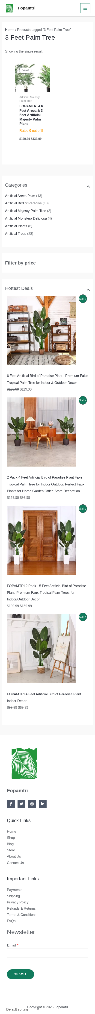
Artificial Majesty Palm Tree (25, 211)
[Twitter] (21, 804)
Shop (11, 838)
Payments (14, 890)
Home (9, 30)
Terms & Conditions (21, 915)
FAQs (11, 921)
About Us (14, 856)
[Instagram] (32, 804)
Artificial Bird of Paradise (23, 203)
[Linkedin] (43, 804)
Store (11, 850)
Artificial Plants (16, 226)
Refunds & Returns (21, 908)
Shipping (13, 896)
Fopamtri (27, 8)
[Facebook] (11, 804)
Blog (10, 844)
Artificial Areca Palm (20, 196)
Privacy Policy (18, 902)
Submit (20, 974)
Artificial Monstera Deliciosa (26, 218)
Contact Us (15, 863)
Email (12, 945)
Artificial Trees (15, 233)
